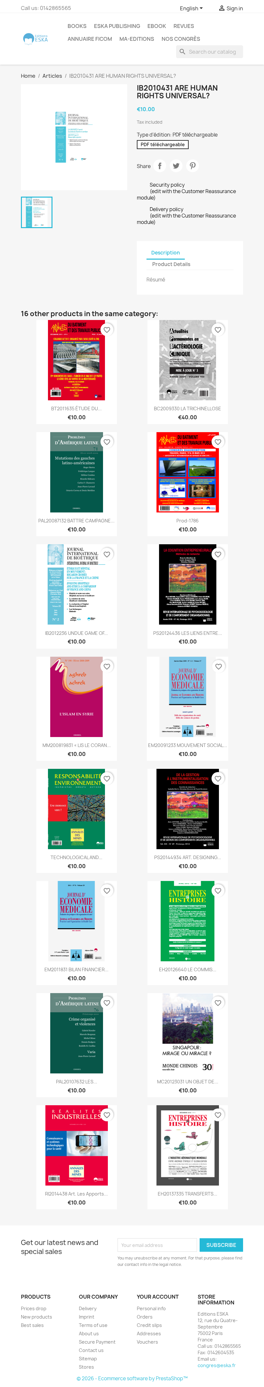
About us (89, 1333)
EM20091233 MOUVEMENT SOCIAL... (187, 745)
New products (36, 1317)
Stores (86, 1367)
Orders (145, 1317)
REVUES (184, 26)
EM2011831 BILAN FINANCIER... (76, 969)
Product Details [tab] (171, 264)
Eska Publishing (117, 26)
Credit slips (149, 1325)
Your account (158, 1296)
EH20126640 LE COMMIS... (187, 969)
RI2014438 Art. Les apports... (76, 1194)
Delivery (88, 1308)
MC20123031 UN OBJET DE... (187, 1082)
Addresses (149, 1333)
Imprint (86, 1317)
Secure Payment (97, 1342)
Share (159, 165)
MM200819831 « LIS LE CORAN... (76, 745)
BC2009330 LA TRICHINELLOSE (187, 408)
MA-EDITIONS (136, 38)
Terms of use (93, 1325)
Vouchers (147, 1342)
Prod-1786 (187, 521)
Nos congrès (181, 38)
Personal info (151, 1308)
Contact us (91, 1350)
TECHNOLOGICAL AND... (76, 857)
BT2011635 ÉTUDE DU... (76, 408)
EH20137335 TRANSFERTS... (187, 1194)
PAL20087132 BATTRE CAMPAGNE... (76, 521)
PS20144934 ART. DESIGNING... (187, 857)
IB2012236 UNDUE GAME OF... (76, 633)
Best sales (32, 1325)
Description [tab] (165, 252)
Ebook (156, 26)
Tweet (176, 165)
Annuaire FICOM (90, 38)
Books (77, 26)
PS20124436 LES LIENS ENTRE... (187, 633)
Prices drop (33, 1308)
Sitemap (88, 1359)
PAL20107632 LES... (76, 1082)
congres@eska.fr (217, 1365)
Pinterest (192, 165)
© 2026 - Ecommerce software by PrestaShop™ (132, 1378)
